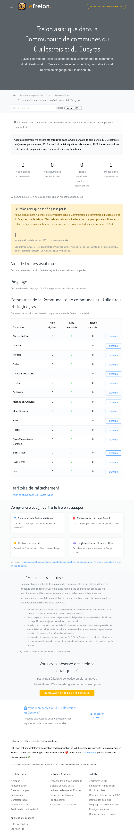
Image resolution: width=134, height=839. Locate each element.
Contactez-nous (19, 799)
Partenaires (17, 795)
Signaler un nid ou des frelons (68, 693)
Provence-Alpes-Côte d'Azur (35, 95)
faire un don (90, 752)
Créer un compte (98, 715)
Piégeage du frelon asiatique (104, 804)
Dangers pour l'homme (62, 795)
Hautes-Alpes (62, 95)
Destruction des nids (100, 799)
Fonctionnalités (19, 785)
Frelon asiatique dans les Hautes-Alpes (32, 494)
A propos (15, 781)
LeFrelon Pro (17, 828)
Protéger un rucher (99, 809)
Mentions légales (20, 804)
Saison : (60, 108)
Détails (113, 337)
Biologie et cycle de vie (62, 785)
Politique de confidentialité (24, 809)
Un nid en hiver (97, 790)
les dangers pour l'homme (89, 562)
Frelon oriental (57, 799)
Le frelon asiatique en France (65, 790)
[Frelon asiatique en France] (14, 95)
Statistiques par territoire (63, 804)
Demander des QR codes (103, 814)
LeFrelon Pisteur (19, 824)
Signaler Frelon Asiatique (106, 6)
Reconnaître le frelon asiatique (66, 781)
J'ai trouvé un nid (98, 781)
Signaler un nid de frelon (102, 785)
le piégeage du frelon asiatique (36, 562)
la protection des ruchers (63, 562)
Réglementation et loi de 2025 (104, 795)
